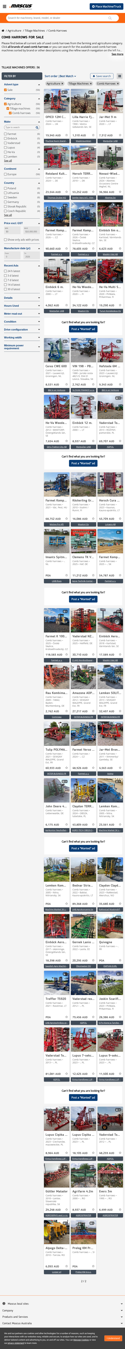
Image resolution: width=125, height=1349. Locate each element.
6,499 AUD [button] (106, 1209)
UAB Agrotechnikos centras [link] (58, 1022)
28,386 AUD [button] (106, 1017)
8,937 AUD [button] (79, 441)
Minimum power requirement (14, 347)
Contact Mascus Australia (17, 1323)
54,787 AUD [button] (106, 575)
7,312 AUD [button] (106, 135)
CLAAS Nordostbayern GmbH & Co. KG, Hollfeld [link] (95, 660)
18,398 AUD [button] (53, 960)
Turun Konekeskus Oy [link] (110, 310)
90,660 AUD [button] (53, 248)
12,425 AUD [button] (80, 1074)
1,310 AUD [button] (79, 135)
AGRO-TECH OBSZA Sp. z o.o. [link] (86, 830)
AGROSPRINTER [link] (83, 1215)
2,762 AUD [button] (79, 384)
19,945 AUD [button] (53, 135)
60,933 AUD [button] (53, 768)
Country (9, 183)
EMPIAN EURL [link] (110, 966)
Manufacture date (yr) (17, 248)
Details (8, 297)
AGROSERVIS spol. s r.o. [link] (56, 1215)
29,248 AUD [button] (53, 1209)
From (7, 253)
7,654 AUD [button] (52, 441)
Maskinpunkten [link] (83, 140)
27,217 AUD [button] (80, 711)
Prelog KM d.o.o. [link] (83, 1271)
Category (9, 98)
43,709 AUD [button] (106, 519)
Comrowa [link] (56, 716)
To (25, 253)
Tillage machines (35, 30)
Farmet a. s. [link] (56, 254)
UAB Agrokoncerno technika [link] (85, 909)
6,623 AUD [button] (106, 248)
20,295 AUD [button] (80, 960)
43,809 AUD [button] (80, 824)
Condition (10, 321)
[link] (56, 101)
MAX (26, 228)
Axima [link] (110, 773)
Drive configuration (16, 329)
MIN (6, 228)
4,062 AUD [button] (52, 305)
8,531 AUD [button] (52, 384)
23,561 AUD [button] (106, 824)
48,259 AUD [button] (106, 1153)
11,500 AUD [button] (106, 1074)
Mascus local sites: (18, 1303)
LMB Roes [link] (57, 581)
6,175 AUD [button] (52, 824)
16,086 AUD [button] (80, 519)
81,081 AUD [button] (53, 1074)
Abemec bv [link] (110, 197)
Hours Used (11, 305)
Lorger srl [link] (56, 1271)
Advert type (11, 84)
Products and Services (15, 1316)
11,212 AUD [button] (80, 575)
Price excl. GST (13, 223)
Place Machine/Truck (108, 6)
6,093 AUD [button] (52, 1266)
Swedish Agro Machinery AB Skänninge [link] (64, 966)
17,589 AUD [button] (106, 654)
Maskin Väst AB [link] (110, 254)
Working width (13, 337)
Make (7, 121)
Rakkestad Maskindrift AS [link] (111, 909)
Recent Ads (11, 265)
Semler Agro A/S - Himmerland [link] (86, 197)
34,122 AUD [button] (80, 305)
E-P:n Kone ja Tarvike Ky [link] (110, 1022)
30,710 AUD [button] (80, 654)
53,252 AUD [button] (80, 192)
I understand (113, 1338)
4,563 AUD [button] (106, 768)
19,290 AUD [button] (106, 305)
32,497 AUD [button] (106, 711)
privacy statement (16, 1343)
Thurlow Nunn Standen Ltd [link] (58, 140)
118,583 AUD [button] (54, 654)
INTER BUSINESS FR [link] (83, 716)
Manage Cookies (81, 1340)
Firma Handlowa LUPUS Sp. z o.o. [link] (88, 1079)
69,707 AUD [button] (106, 441)
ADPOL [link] (110, 446)
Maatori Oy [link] (83, 310)
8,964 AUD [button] (52, 1153)
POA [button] (48, 575)
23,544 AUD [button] (53, 192)
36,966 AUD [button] (106, 192)
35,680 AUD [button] (106, 904)
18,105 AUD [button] (80, 1153)
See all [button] (8, 160)
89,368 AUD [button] (80, 904)
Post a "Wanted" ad (83, 329)
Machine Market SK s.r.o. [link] (111, 830)
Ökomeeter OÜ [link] (83, 966)
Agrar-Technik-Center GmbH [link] (85, 581)
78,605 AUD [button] (80, 248)
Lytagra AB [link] (110, 524)
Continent (10, 168)
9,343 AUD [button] (106, 384)
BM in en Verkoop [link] (56, 390)
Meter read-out (13, 313)
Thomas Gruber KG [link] (57, 197)
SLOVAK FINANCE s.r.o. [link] (83, 390)
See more (117, 54)
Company (7, 1310)
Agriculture (14, 30)
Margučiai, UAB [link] (110, 140)
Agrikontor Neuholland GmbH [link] (59, 830)
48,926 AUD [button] (80, 768)
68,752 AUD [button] (53, 519)
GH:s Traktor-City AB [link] (57, 446)
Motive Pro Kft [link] (57, 524)
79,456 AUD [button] (80, 1017)
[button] (22, 76)
